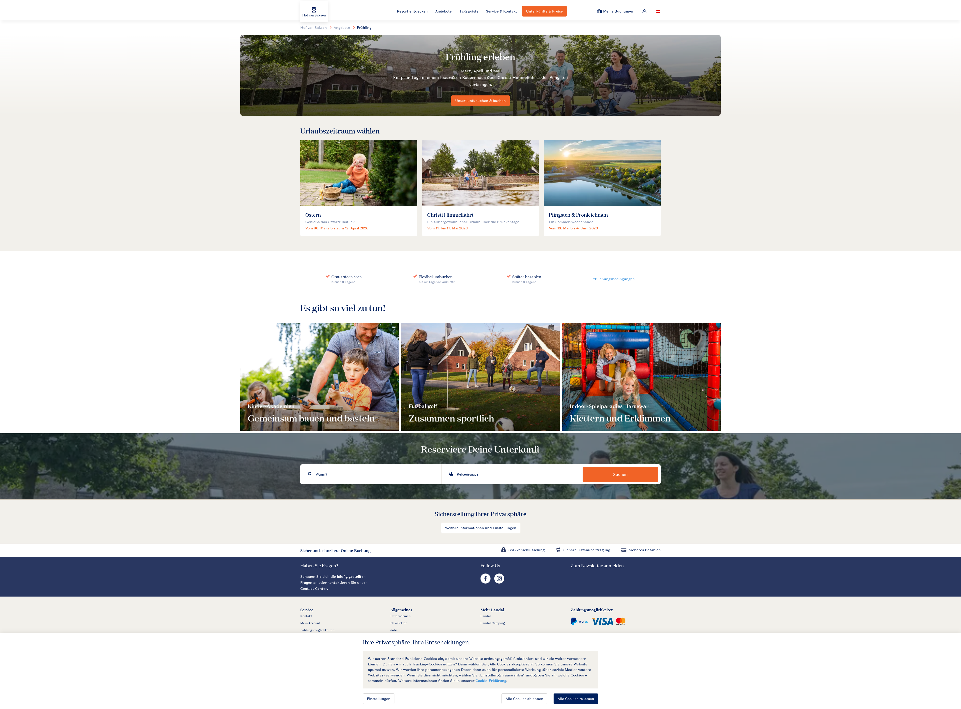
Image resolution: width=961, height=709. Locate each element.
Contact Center (313, 588)
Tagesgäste (468, 11)
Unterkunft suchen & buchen (480, 100)
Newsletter (398, 623)
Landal (485, 616)
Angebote (443, 11)
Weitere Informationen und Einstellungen (480, 527)
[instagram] (499, 582)
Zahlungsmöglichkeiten (317, 630)
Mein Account (310, 623)
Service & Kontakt (501, 11)
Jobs (393, 630)
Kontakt (306, 616)
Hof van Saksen (313, 27)
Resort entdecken (412, 11)
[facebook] (486, 582)
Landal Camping (492, 623)
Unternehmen (400, 616)
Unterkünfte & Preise (544, 11)
